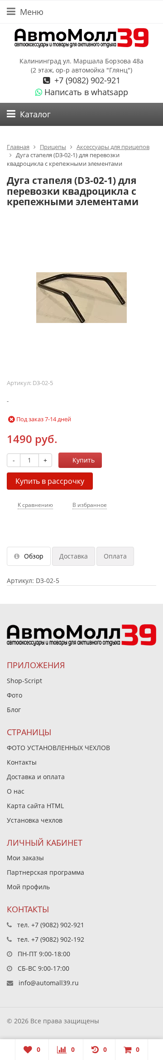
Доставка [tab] (73, 556)
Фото (14, 695)
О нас (15, 791)
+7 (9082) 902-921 (86, 80)
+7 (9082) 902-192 (57, 939)
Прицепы (53, 147)
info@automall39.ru (49, 982)
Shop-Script (24, 680)
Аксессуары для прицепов (113, 147)
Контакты (22, 762)
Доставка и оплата (36, 776)
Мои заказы (25, 857)
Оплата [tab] (115, 556)
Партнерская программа (45, 872)
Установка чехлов (34, 820)
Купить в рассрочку (49, 481)
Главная (18, 147)
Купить (83, 460)
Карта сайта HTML (35, 805)
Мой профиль (28, 886)
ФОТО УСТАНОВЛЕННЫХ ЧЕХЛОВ (58, 747)
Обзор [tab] (33, 556)
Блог (14, 709)
